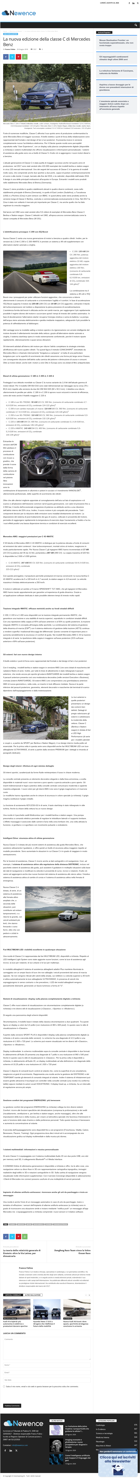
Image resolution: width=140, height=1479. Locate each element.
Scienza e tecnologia (104, 1433)
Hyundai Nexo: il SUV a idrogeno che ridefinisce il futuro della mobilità (44, 1323)
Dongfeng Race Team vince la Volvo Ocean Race (72, 1252)
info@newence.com (20, 1445)
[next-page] (89, 1295)
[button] (136, 25)
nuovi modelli (39, 1224)
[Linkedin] (133, 3)
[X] (137, 3)
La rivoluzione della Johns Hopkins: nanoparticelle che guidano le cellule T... (77, 1428)
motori (29, 1224)
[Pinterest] (18, 57)
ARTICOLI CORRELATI (13, 1295)
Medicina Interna (102, 1437)
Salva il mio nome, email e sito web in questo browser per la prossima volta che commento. (42, 1387)
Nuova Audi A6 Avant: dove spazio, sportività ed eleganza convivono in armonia (75, 1323)
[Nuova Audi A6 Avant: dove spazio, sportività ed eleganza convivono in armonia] (77, 1309)
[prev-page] (86, 1295)
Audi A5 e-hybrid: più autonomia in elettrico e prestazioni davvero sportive (15, 1323)
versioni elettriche (60, 1224)
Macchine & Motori (16, 31)
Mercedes (21, 1224)
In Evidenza (37, 1318)
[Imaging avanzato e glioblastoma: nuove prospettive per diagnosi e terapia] (56, 1445)
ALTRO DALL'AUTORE (32, 1295)
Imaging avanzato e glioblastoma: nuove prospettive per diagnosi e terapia (76, 1443)
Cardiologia (100, 1425)
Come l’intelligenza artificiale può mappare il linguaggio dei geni (78, 1458)
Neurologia (100, 1442)
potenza (49, 1224)
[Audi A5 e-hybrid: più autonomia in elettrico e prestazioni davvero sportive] (16, 1309)
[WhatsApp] (24, 57)
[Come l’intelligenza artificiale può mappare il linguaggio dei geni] (56, 1459)
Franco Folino (10, 49)
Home (5, 31)
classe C (12, 1224)
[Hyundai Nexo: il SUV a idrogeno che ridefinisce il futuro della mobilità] (47, 1309)
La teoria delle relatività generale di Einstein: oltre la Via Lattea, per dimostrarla (22, 1253)
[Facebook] (129, 3)
